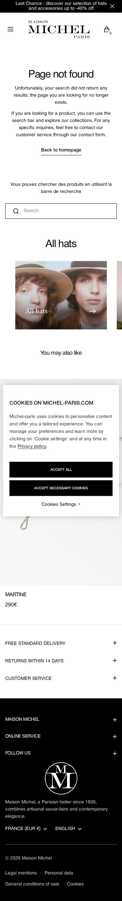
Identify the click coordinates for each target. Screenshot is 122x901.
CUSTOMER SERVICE (28, 679)
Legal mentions (21, 873)
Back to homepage (61, 150)
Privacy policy (32, 446)
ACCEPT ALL (61, 469)
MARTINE (16, 595)
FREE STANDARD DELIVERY (35, 644)
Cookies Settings (59, 504)
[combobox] (61, 211)
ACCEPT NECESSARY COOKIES (61, 488)
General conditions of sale (32, 884)
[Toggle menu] (10, 29)
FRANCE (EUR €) (23, 829)
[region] (61, 450)
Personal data (59, 873)
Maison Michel (37, 858)
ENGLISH (65, 829)
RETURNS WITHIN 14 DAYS (34, 661)
